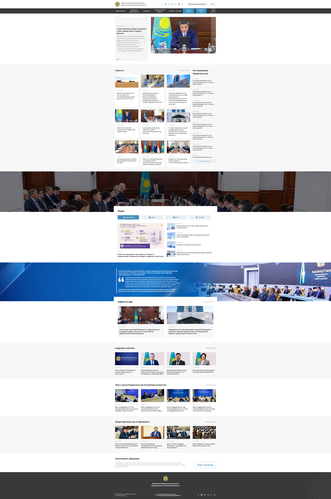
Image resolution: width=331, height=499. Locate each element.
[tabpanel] (131, 39)
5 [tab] (128, 59)
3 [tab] (123, 59)
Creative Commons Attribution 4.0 (171, 495)
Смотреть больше (185, 70)
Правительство (120, 11)
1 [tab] (118, 59)
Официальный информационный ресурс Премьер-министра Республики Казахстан (165, 485)
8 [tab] (136, 59)
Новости (171, 11)
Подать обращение (205, 465)
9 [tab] (138, 59)
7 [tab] (133, 59)
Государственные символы (159, 10)
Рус (212, 4)
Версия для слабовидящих (198, 4)
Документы (146, 11)
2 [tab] (120, 59)
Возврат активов (188, 10)
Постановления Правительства (200, 72)
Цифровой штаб (201, 10)
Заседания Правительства (134, 10)
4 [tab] (125, 59)
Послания (178, 11)
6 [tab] (130, 59)
